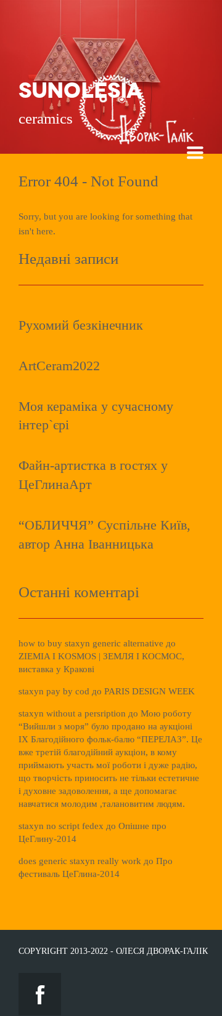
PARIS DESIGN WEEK (149, 691)
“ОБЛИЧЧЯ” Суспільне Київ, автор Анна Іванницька (104, 534)
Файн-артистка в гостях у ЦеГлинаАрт (93, 475)
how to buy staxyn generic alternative (90, 643)
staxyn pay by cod (53, 691)
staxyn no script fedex (61, 826)
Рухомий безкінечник (80, 325)
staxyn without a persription (72, 713)
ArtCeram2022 (59, 365)
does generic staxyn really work (79, 861)
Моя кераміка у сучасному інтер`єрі (95, 416)
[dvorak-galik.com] (135, 68)
